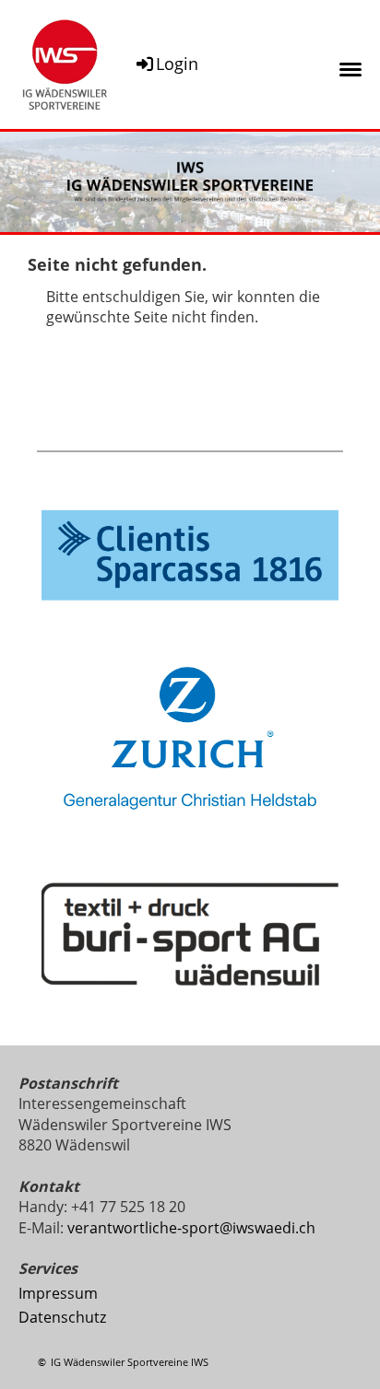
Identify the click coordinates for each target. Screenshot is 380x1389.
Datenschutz (62, 1317)
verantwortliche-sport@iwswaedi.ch (191, 1228)
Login (177, 64)
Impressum (58, 1293)
